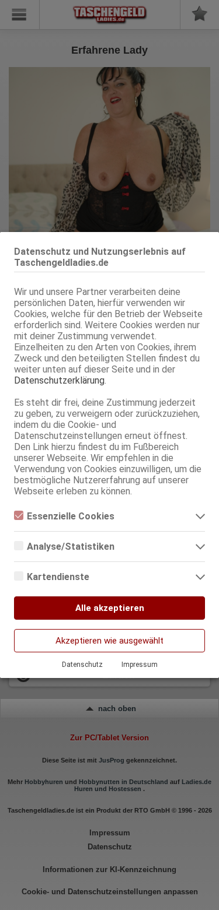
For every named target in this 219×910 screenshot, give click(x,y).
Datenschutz (82, 664)
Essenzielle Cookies (70, 516)
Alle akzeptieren (109, 608)
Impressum (139, 664)
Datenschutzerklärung (59, 380)
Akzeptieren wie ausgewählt (109, 640)
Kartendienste (58, 576)
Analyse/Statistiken (70, 546)
